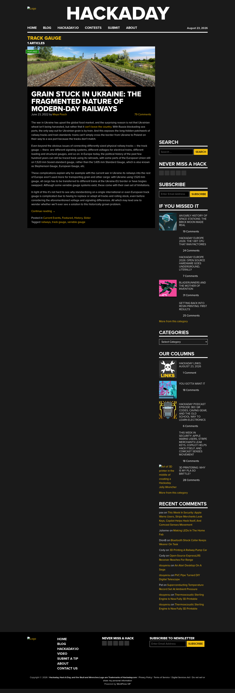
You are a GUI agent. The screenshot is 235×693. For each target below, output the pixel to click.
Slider (87, 218)
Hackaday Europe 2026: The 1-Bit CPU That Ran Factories (192, 241)
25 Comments (191, 315)
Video (62, 654)
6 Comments (190, 426)
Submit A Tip (67, 659)
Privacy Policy (145, 677)
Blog (47, 28)
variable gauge (76, 222)
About (131, 28)
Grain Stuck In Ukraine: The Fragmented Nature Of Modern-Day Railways (86, 101)
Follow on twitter (167, 173)
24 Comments (191, 250)
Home (32, 28)
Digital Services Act (181, 677)
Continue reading (43, 211)
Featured (67, 218)
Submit (114, 28)
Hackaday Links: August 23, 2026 (190, 365)
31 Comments (190, 295)
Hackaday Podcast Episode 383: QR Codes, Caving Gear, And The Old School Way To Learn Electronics (193, 412)
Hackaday (117, 13)
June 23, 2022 (39, 114)
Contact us (183, 173)
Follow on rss (178, 173)
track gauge (59, 222)
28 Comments (191, 480)
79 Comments (142, 114)
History (78, 218)
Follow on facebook (161, 173)
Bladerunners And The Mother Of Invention (192, 286)
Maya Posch (60, 114)
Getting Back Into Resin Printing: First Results (193, 306)
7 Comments (190, 276)
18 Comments (190, 390)
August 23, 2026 (197, 28)
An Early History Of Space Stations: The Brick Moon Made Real (193, 220)
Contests (93, 28)
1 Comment (189, 372)
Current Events (52, 218)
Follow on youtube (172, 173)
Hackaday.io (68, 28)
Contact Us (67, 668)
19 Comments (190, 231)
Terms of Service (162, 677)
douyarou (164, 565)
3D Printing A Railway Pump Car (188, 550)
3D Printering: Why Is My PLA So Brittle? (192, 471)
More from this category (173, 321)
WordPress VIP (124, 684)
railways (46, 222)
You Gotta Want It (192, 383)
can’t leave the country (98, 126)
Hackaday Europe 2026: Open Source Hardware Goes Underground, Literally (192, 263)
